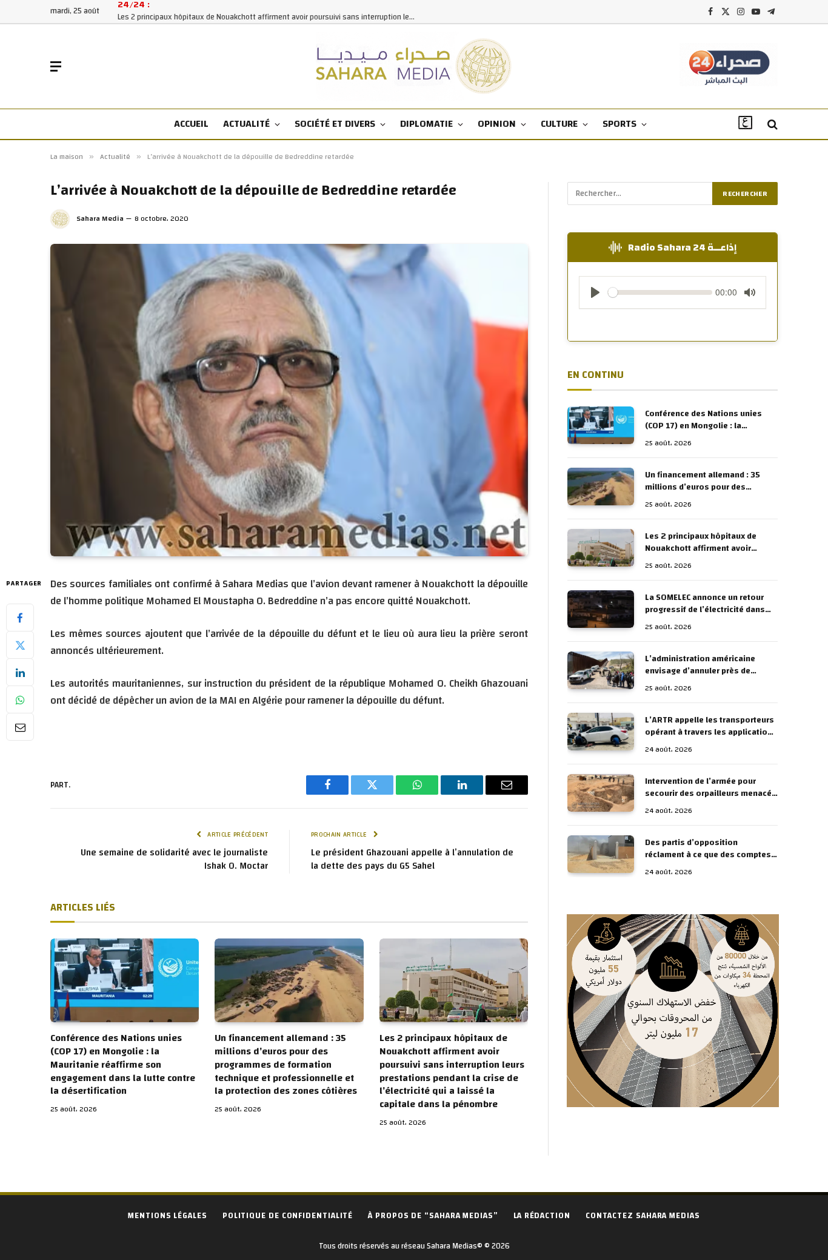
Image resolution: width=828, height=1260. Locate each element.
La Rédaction (541, 1215)
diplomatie (426, 124)
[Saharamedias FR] (414, 66)
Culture (559, 124)
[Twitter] (20, 645)
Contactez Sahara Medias (643, 1215)
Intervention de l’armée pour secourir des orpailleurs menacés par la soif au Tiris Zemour (710, 787)
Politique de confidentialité (287, 1215)
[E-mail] (20, 727)
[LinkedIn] (20, 673)
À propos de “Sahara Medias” (433, 1215)
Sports (619, 124)
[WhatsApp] (20, 700)
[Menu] (55, 66)
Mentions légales (167, 1215)
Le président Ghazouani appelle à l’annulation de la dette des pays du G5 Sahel (412, 859)
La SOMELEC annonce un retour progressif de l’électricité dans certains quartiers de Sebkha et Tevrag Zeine (706, 603)
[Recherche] (771, 124)
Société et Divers (335, 124)
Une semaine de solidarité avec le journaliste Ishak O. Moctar (174, 859)
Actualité (246, 124)
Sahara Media (100, 218)
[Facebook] (20, 618)
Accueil (191, 124)
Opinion (497, 124)
